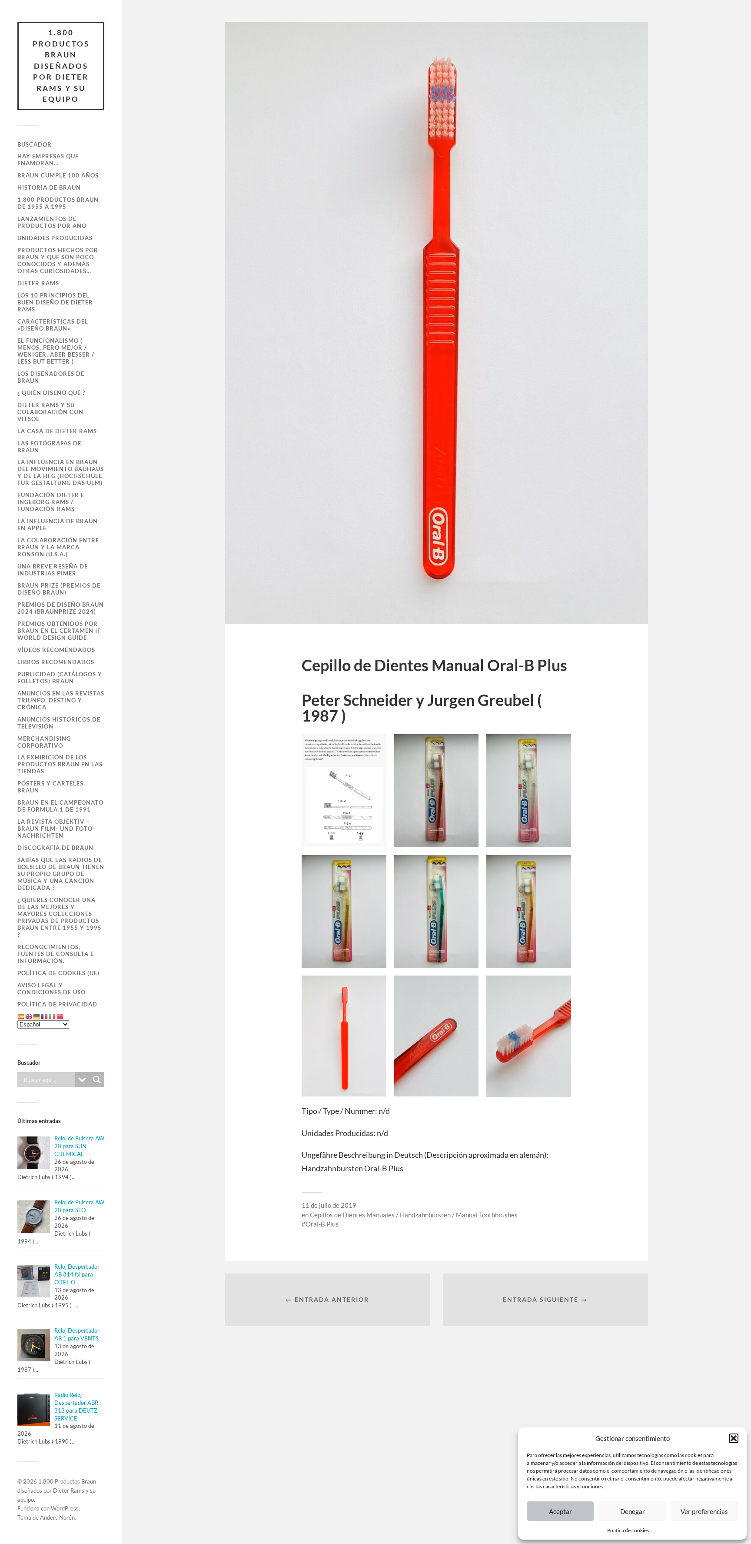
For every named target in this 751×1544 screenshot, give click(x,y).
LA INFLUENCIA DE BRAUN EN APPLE (57, 524)
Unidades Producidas (55, 237)
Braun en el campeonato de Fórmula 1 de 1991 (60, 806)
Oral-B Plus (322, 1224)
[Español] (21, 1016)
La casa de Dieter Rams (57, 431)
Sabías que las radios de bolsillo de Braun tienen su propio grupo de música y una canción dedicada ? (60, 873)
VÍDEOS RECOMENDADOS (56, 649)
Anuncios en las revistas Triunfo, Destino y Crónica (60, 700)
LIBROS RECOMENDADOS (55, 661)
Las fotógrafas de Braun (49, 447)
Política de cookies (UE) (58, 972)
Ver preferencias (704, 1511)
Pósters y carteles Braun (50, 787)
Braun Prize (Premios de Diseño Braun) (58, 589)
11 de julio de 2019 (329, 1205)
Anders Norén (57, 1517)
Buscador (34, 144)
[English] (29, 1016)
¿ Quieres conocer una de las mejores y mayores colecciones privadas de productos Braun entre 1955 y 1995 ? (59, 917)
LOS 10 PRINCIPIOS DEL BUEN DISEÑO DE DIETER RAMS (55, 302)
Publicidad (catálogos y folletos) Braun (59, 678)
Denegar (632, 1511)
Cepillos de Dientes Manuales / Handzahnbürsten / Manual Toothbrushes (414, 1215)
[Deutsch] (37, 1016)
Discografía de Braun (55, 847)
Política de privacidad (57, 1004)
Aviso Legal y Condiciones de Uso (51, 989)
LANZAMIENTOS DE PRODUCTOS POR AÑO (51, 222)
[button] (733, 1438)
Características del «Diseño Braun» (52, 325)
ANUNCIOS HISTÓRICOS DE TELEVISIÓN (58, 723)
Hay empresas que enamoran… (48, 160)
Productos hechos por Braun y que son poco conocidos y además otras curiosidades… (57, 260)
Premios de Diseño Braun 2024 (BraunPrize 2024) (60, 608)
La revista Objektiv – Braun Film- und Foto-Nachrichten (56, 828)
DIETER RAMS (38, 283)
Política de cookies (628, 1530)
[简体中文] (60, 1016)
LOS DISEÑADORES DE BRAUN (50, 377)
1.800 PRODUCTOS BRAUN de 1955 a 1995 (58, 203)
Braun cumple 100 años (58, 175)
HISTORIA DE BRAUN (49, 187)
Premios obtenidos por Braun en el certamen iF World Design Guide (59, 630)
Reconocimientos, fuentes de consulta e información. (55, 953)
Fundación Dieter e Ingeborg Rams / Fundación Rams (50, 501)
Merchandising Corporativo (44, 742)
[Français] (45, 1016)
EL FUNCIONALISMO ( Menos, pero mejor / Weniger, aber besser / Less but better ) (55, 351)
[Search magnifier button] (97, 1079)
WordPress (65, 1508)
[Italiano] (52, 1016)
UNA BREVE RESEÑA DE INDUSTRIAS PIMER (52, 570)
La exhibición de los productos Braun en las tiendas (60, 764)
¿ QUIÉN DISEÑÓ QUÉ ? (51, 392)
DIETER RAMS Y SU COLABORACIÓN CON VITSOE (50, 411)
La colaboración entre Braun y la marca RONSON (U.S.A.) (58, 547)
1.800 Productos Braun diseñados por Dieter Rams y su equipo (61, 66)
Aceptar (560, 1511)
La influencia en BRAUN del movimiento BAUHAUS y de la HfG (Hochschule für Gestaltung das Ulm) (60, 472)
